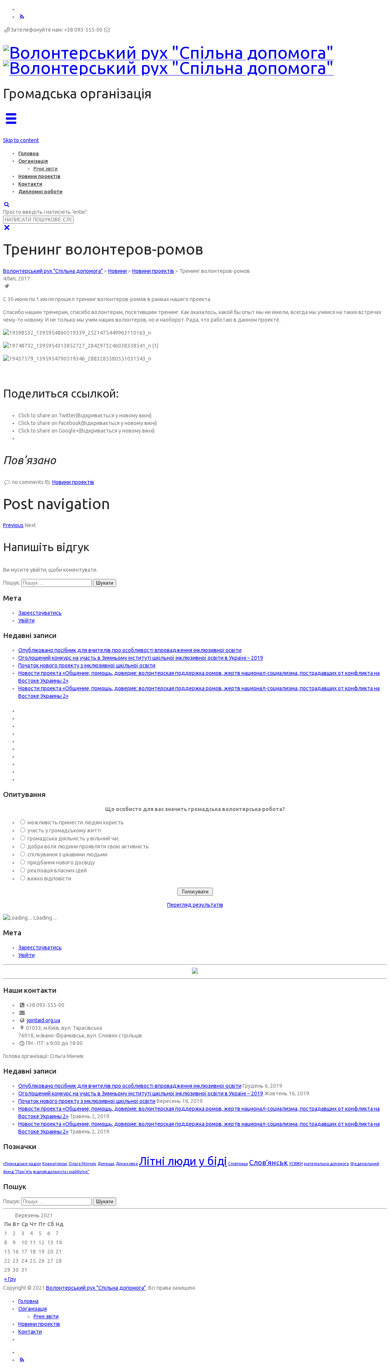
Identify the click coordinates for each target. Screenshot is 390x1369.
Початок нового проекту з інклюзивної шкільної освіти (86, 665)
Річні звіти (46, 168)
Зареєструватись (40, 613)
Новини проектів (39, 176)
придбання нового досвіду (61, 862)
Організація (33, 161)
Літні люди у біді (183, 1161)
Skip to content (21, 140)
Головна (28, 153)
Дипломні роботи (40, 191)
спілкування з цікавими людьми (67, 854)
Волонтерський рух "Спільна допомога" (96, 1288)
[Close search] (7, 227)
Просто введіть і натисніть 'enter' (45, 212)
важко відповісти (49, 878)
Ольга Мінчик (82, 1163)
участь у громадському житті (64, 830)
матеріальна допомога (326, 1163)
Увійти (26, 620)
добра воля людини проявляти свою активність (88, 846)
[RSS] (22, 17)
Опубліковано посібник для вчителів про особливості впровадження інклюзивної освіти (129, 650)
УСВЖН (296, 1163)
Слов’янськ (268, 1162)
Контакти (30, 183)
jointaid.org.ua (43, 1020)
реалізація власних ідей (57, 870)
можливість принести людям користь (75, 822)
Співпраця (238, 1163)
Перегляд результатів (195, 905)
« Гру (10, 1279)
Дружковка (127, 1163)
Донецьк (106, 1163)
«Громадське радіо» (22, 1163)
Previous (13, 525)
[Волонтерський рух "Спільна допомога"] (168, 60)
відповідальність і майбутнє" (61, 1171)
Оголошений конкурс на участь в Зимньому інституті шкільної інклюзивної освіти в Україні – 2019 (140, 658)
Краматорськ (54, 1163)
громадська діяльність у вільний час (73, 838)
